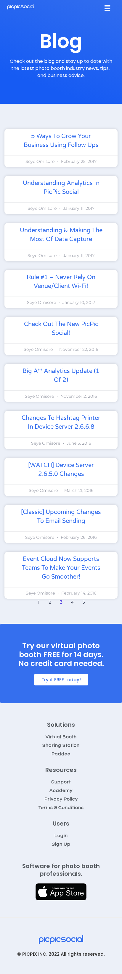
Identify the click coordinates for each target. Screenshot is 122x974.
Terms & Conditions (61, 807)
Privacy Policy (61, 799)
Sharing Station (61, 745)
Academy (61, 790)
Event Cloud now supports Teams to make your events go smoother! (61, 568)
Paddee (61, 754)
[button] (107, 8)
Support (61, 782)
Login (61, 835)
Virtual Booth (61, 736)
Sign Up (61, 844)
